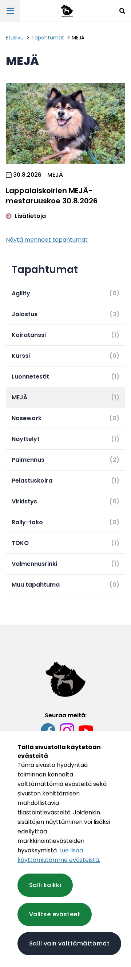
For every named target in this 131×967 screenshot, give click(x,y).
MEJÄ (78, 37)
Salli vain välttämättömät (69, 943)
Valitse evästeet (54, 914)
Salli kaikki (45, 885)
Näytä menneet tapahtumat (47, 239)
